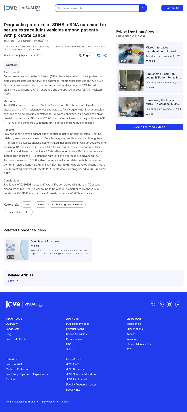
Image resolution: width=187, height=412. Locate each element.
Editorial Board (75, 328)
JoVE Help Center (16, 339)
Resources (133, 339)
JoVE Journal (14, 364)
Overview (12, 323)
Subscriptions (135, 328)
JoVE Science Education (81, 374)
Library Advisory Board (140, 344)
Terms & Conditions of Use (20, 401)
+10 (47, 40)
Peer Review (74, 339)
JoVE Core (72, 364)
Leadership (12, 328)
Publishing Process (77, 323)
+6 (38, 49)
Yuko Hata (37, 40)
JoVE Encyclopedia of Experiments (27, 374)
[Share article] (105, 55)
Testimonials (134, 323)
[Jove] (10, 8)
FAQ (68, 344)
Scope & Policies (76, 334)
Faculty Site (73, 389)
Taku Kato (9, 40)
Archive (10, 379)
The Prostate (11, 55)
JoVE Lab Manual (76, 379)
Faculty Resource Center (81, 384)
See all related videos (149, 127)
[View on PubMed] (99, 55)
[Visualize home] (31, 8)
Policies (64, 401)
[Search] (143, 8)
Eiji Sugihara (24, 40)
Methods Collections (18, 369)
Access (131, 334)
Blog (8, 334)
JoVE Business (75, 369)
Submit (70, 349)
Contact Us (172, 8)
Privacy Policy (47, 401)
